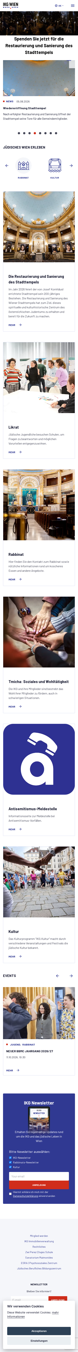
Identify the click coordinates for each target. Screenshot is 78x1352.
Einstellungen (39, 1340)
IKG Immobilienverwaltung (39, 1241)
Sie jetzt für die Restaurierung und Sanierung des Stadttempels (39, 45)
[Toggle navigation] (72, 5)
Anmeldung (58, 1300)
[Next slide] (71, 165)
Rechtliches (39, 1246)
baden (14, 1044)
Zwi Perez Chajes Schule (39, 1252)
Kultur (25, 1044)
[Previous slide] (7, 165)
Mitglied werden (39, 1235)
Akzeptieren (39, 1331)
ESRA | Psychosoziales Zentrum (39, 1263)
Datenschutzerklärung (25, 1195)
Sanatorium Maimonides (39, 1257)
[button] (59, 5)
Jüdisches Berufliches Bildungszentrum (39, 1268)
